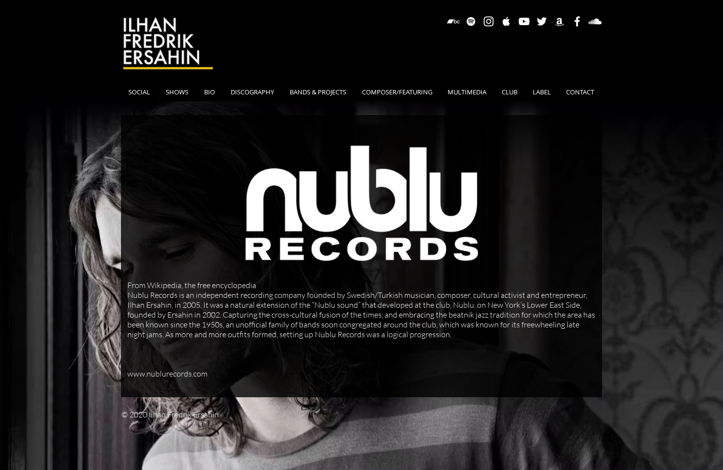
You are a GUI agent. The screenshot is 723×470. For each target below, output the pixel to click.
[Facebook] (577, 21)
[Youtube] (524, 21)
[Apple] (506, 21)
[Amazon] (559, 21)
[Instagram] (488, 21)
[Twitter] (541, 21)
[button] (318, 92)
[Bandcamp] (453, 21)
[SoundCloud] (595, 21)
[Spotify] (471, 21)
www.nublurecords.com (167, 374)
